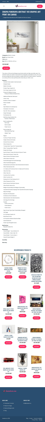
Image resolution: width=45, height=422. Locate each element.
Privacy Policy (35, 419)
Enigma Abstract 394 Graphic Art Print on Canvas (22, 308)
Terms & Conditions (38, 418)
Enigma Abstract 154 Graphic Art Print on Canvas (37, 369)
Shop (40, 6)
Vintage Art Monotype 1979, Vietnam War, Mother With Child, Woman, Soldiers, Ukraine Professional (36, 278)
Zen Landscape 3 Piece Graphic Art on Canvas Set (8, 370)
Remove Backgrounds (9, 408)
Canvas (13, 55)
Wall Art (9, 55)
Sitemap (40, 419)
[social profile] (8, 1)
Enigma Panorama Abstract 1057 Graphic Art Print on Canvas (36, 310)
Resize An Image (8, 405)
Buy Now (6, 68)
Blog (6, 410)
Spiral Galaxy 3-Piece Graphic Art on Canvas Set (8, 310)
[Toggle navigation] (3, 6)
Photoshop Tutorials (9, 403)
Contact (31, 418)
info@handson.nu (39, 1)
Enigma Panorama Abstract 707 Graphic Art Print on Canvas (36, 339)
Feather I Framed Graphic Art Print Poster (8, 269)
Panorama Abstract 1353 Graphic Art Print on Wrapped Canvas (22, 339)
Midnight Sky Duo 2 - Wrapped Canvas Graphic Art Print (22, 269)
